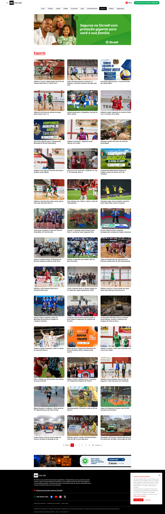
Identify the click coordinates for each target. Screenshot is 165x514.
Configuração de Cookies (53, 503)
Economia (74, 8)
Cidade (65, 8)
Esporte (103, 8)
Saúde (58, 8)
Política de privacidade (40, 503)
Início (43, 8)
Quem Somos (64, 503)
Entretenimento (92, 8)
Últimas (50, 8)
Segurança (120, 8)
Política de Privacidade (139, 496)
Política (111, 8)
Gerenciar (147, 499)
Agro (82, 8)
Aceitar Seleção (138, 499)
